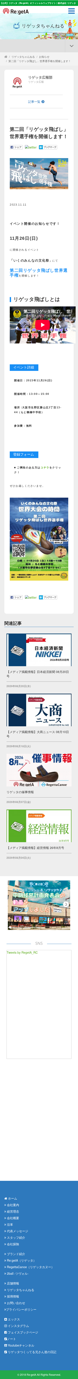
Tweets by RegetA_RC (22, 952)
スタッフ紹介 (15, 1237)
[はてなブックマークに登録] (48, 147)
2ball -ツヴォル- (17, 1273)
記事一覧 (34, 101)
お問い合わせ (15, 1303)
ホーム (12, 1198)
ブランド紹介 (15, 1254)
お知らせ (44, 56)
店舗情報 (12, 1283)
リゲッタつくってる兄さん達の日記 (31, 1352)
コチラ (45, 467)
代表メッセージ (17, 1231)
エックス (13, 1319)
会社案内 (12, 1205)
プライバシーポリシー (21, 1309)
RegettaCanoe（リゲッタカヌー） (30, 1267)
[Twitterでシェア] (31, 147)
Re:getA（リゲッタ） (21, 1260)
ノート (11, 1339)
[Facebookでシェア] (16, 147)
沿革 (9, 1224)
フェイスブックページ (22, 1332)
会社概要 (12, 1218)
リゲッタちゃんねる (23, 56)
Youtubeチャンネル (20, 1345)
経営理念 (12, 1211)
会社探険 (12, 1244)
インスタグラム (18, 1325)
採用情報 (12, 1296)
